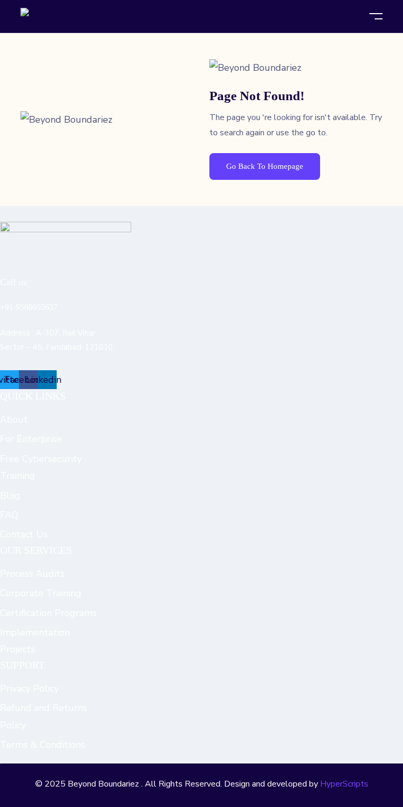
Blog (10, 495)
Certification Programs (48, 613)
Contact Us (24, 534)
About (14, 419)
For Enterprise (31, 439)
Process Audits (32, 573)
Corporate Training (40, 593)
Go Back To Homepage (264, 166)
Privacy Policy (29, 688)
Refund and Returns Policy (43, 716)
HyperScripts (344, 784)
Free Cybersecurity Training (41, 467)
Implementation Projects (35, 640)
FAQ (9, 515)
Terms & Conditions (42, 744)
